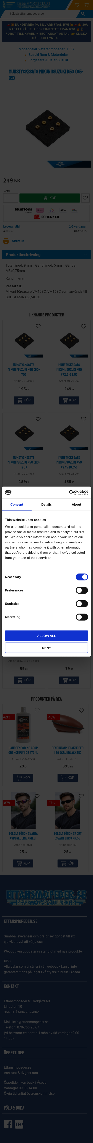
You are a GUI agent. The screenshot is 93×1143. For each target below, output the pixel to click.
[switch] (82, 590)
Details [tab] (46, 504)
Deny (46, 648)
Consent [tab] (16, 504)
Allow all (46, 635)
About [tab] (76, 504)
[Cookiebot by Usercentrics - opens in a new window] (69, 492)
